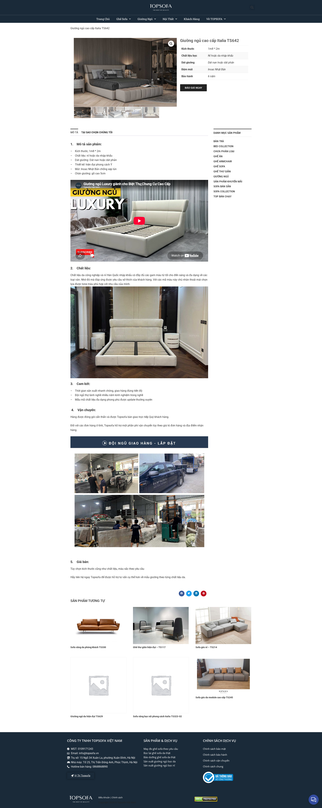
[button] (252, 7)
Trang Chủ (103, 19)
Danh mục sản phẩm (226, 132)
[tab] (74, 132)
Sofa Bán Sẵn (222, 186)
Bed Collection (223, 146)
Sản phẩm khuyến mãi (227, 181)
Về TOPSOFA (214, 19)
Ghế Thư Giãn (222, 171)
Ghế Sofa (121, 19)
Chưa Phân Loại (223, 151)
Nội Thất (168, 19)
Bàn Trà (218, 141)
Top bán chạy (222, 196)
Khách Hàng (192, 19)
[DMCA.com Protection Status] (206, 800)
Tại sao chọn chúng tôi (96, 132)
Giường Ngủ (145, 19)
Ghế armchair (222, 161)
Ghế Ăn (218, 156)
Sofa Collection (224, 191)
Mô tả (74, 132)
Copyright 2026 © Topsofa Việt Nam (117, 802)
